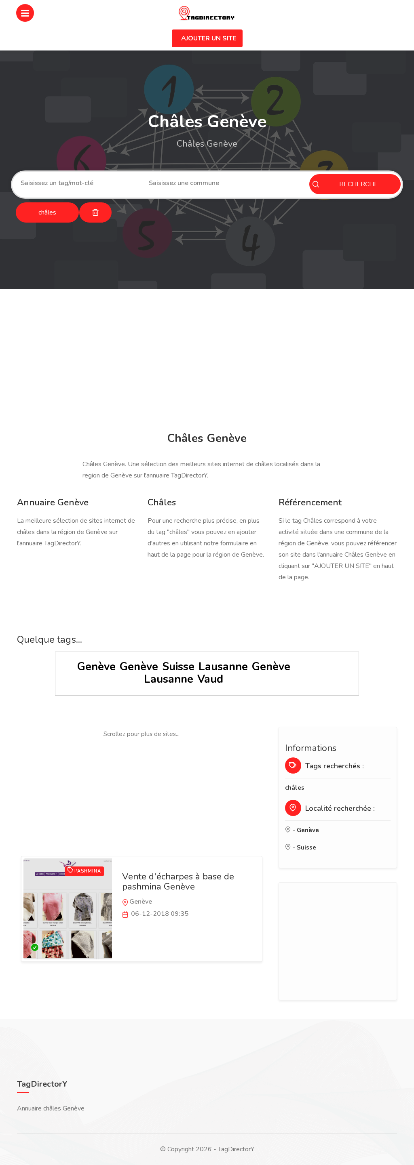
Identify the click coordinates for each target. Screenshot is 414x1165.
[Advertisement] (207, 361)
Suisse (178, 666)
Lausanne (223, 666)
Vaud (210, 679)
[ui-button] (95, 212)
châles (294, 788)
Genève (96, 666)
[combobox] (79, 183)
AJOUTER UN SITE (208, 38)
